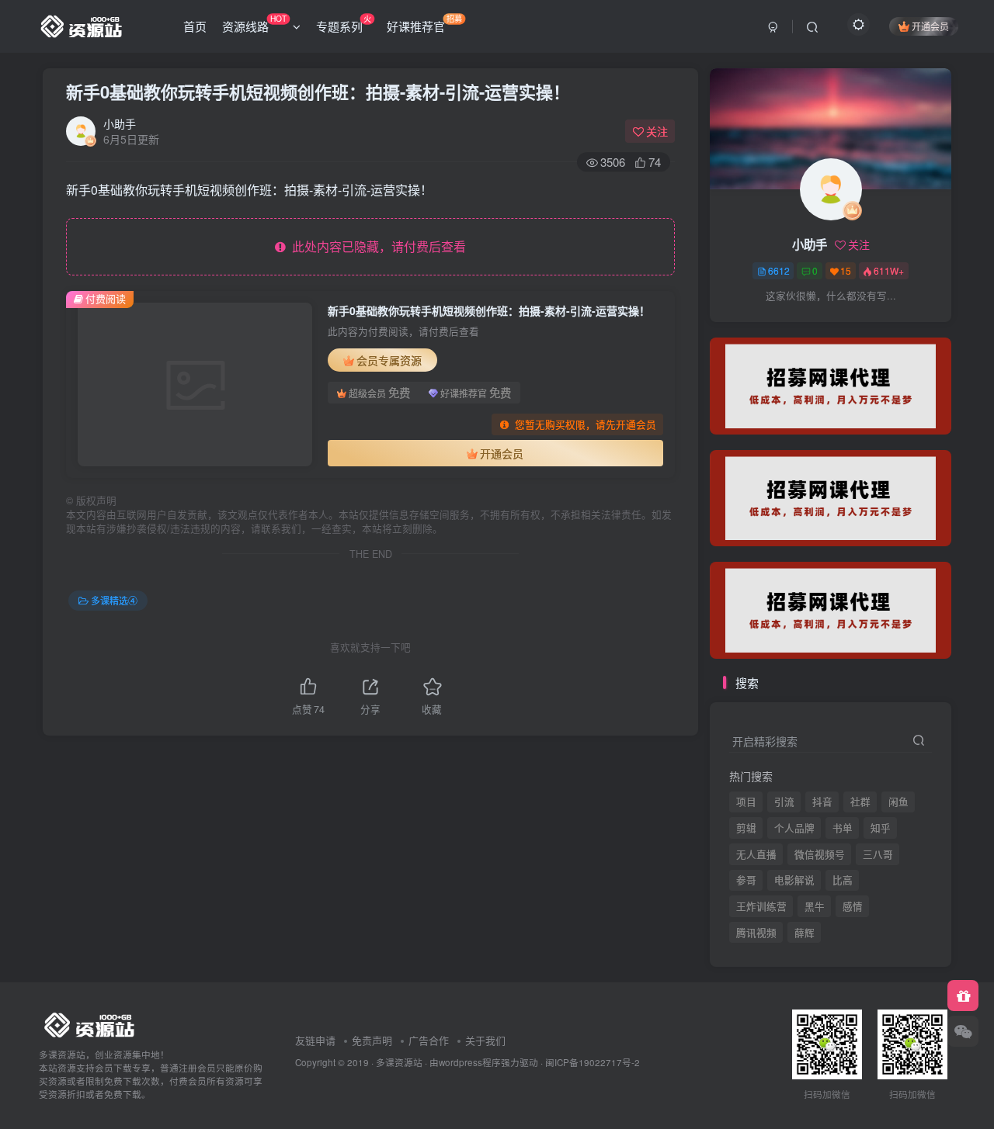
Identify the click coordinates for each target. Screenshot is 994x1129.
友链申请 (315, 1040)
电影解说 (794, 880)
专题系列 (343, 23)
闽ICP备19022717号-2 (592, 1062)
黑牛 (815, 906)
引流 (784, 802)
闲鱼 (898, 802)
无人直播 (756, 854)
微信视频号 (819, 854)
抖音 (822, 802)
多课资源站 (399, 1062)
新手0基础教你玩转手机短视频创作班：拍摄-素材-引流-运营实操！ (318, 91)
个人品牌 (794, 828)
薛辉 (804, 327)
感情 (853, 906)
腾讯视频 (756, 327)
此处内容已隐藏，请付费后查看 (376, 246)
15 (845, 270)
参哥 (746, 880)
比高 (842, 880)
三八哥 (878, 854)
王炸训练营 (761, 906)
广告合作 (428, 1040)
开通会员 (930, 26)
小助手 (119, 123)
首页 (195, 26)
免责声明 (372, 1040)
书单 (842, 828)
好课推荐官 (424, 23)
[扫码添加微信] (962, 1031)
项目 (746, 802)
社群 (860, 802)
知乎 (881, 828)
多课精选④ (114, 600)
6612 (779, 270)
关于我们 (485, 1040)
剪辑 (746, 828)
